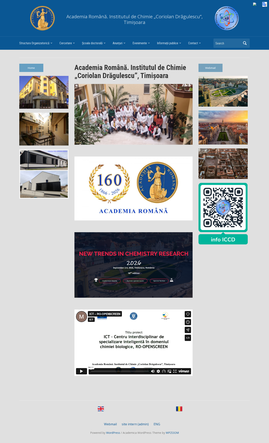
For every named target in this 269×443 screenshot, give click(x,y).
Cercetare (65, 43)
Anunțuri (117, 43)
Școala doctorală (92, 43)
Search (245, 43)
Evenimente (140, 43)
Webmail (210, 68)
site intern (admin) (135, 424)
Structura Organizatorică (34, 43)
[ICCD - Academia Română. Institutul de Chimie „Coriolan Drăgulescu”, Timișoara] (227, 18)
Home (31, 68)
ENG (157, 424)
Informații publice (167, 43)
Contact (193, 43)
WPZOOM (172, 433)
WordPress (113, 433)
